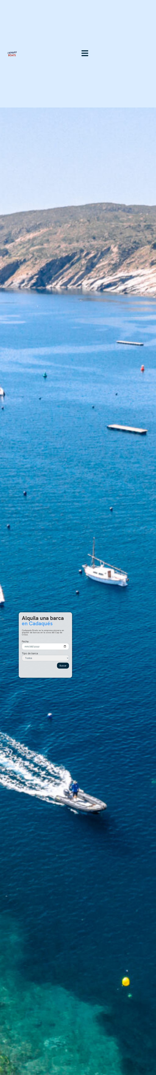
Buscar (63, 665)
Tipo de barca (30, 653)
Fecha (25, 641)
